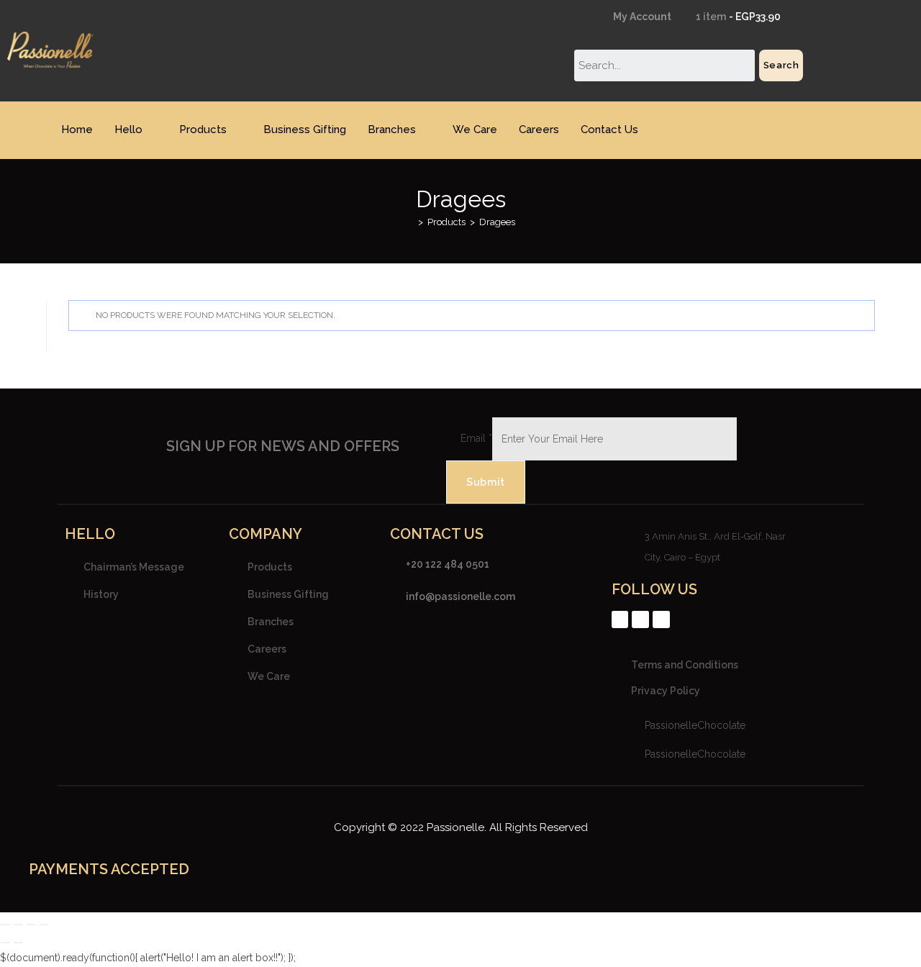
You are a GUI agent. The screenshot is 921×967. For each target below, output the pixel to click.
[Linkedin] (661, 619)
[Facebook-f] (620, 619)
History (101, 594)
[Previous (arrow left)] (5, 942)
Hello (128, 129)
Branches (392, 129)
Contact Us (609, 129)
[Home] (410, 222)
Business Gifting (304, 129)
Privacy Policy (665, 690)
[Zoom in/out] (5, 924)
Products (203, 129)
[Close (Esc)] (44, 924)
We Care (475, 129)
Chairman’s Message (133, 567)
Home (77, 129)
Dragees (497, 222)
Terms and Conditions (684, 665)
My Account (641, 16)
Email (476, 438)
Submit (485, 482)
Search (781, 65)
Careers (539, 129)
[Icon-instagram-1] (640, 619)
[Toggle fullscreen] (18, 924)
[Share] (31, 924)
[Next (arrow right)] (18, 942)
